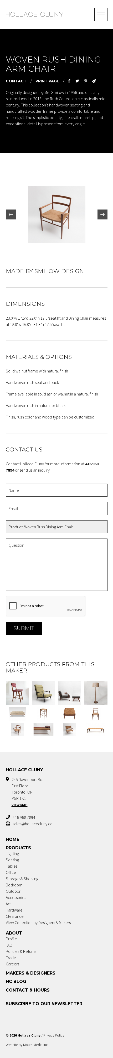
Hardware (14, 910)
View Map (20, 804)
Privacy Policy (53, 1035)
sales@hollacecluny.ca (32, 823)
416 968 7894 (24, 817)
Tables (11, 866)
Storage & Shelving (22, 878)
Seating (12, 859)
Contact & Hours (28, 990)
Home (12, 839)
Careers (12, 963)
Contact (16, 81)
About (14, 933)
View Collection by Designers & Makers (38, 922)
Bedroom (14, 884)
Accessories (16, 897)
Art (8, 903)
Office (11, 872)
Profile (11, 938)
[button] (11, 214)
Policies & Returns (21, 951)
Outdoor (13, 891)
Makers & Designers (30, 973)
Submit (24, 628)
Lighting (12, 853)
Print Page (47, 81)
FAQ (9, 945)
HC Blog (16, 981)
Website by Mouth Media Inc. (27, 1044)
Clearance (15, 916)
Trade (11, 957)
